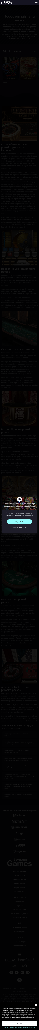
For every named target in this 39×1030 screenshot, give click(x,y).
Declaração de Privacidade (26, 1027)
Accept (19, 1023)
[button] (36, 1005)
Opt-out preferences (10, 1027)
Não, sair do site (19, 527)
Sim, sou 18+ (19, 522)
